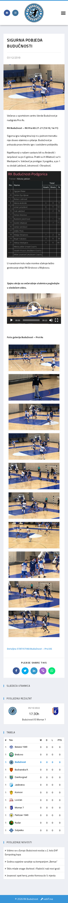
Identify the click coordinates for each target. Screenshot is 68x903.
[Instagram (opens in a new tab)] (15, 13)
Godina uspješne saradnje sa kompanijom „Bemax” (32, 861)
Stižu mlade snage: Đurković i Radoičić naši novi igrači (33, 868)
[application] (34, 308)
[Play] (11, 320)
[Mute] (51, 320)
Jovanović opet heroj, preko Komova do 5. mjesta (31, 875)
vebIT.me (48, 899)
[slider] (31, 320)
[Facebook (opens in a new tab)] (7, 13)
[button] (34, 308)
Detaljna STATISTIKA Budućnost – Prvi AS (29, 648)
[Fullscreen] (56, 320)
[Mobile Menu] (63, 13)
